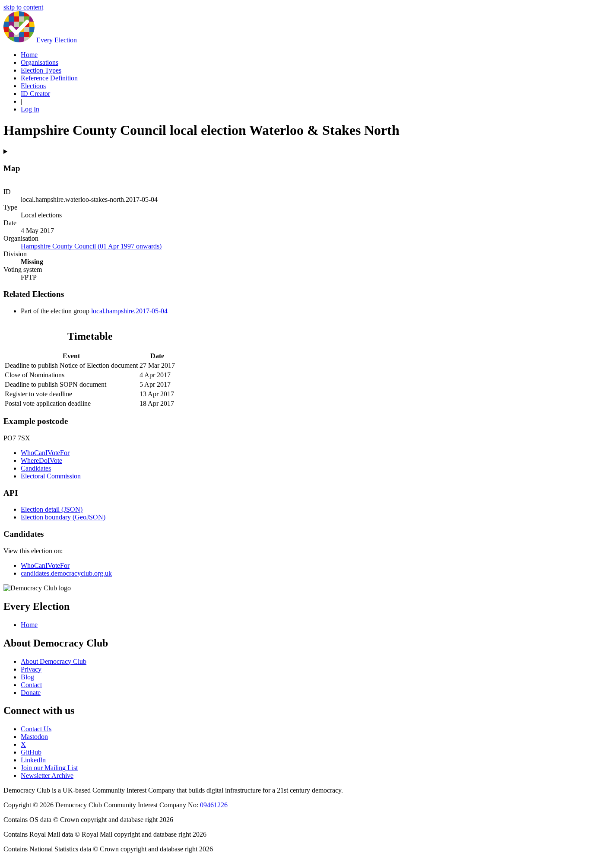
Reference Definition (49, 78)
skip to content (23, 7)
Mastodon (34, 736)
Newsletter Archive (47, 775)
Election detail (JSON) (51, 509)
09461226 (214, 805)
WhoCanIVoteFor (45, 452)
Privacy (31, 669)
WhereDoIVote (41, 460)
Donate (31, 692)
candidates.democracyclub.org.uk (66, 573)
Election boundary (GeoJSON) (63, 517)
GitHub (31, 752)
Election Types (41, 70)
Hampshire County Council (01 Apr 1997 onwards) (91, 246)
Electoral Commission (51, 476)
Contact (31, 684)
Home (29, 54)
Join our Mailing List (49, 767)
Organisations (39, 62)
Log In (30, 109)
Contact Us (36, 729)
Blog (27, 677)
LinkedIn (33, 760)
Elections (33, 85)
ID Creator (35, 93)
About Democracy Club (53, 661)
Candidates (36, 468)
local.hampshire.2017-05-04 (129, 311)
